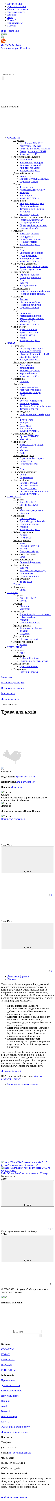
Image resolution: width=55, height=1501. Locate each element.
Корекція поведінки (23, 455)
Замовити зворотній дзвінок (16, 48)
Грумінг (17, 184)
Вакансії (11, 20)
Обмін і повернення (17, 9)
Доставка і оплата (16, 6)
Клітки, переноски (23, 532)
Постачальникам (16, 12)
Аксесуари (19, 515)
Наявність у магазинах (13, 819)
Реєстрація (13, 31)
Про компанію (14, 3)
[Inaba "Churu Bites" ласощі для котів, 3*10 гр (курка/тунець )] (27, 1170)
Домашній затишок (23, 173)
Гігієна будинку (21, 288)
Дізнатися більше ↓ (11, 1071)
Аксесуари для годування (26, 157)
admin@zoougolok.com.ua (14, 1497)
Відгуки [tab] (11, 979)
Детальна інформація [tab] (18, 976)
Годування (18, 140)
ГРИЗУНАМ (14, 496)
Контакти (12, 25)
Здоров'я (17, 507)
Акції (10, 17)
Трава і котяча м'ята (26, 776)
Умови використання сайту (15, 1427)
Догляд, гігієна (21, 272)
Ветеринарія (19, 200)
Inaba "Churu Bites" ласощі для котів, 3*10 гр (24, 1173)
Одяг (16, 310)
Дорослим (16, 787)
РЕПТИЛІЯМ (14, 647)
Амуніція (18, 231)
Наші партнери (15, 23)
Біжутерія (18, 296)
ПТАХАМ (12, 592)
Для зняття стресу (25, 781)
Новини (11, 14)
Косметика (19, 247)
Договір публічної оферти (14, 1432)
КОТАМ (11, 343)
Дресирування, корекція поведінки (31, 217)
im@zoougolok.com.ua (19, 1452)
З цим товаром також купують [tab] (23, 1084)
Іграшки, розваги (22, 540)
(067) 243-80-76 (11, 45)
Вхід (3, 31)
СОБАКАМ (13, 137)
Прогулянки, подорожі (25, 263)
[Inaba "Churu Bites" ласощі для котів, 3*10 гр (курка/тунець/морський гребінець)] (27, 1165)
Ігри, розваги (20, 326)
